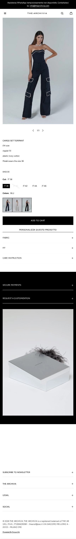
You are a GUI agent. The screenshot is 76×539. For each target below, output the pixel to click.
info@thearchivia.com (39, 6)
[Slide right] (43, 130)
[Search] (62, 13)
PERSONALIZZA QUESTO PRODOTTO (38, 230)
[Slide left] (33, 130)
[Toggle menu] (5, 13)
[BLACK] (27, 205)
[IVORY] (17, 205)
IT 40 (16, 186)
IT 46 (44, 186)
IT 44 (34, 186)
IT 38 (6, 186)
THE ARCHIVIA (16, 521)
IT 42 (25, 186)
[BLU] (7, 205)
